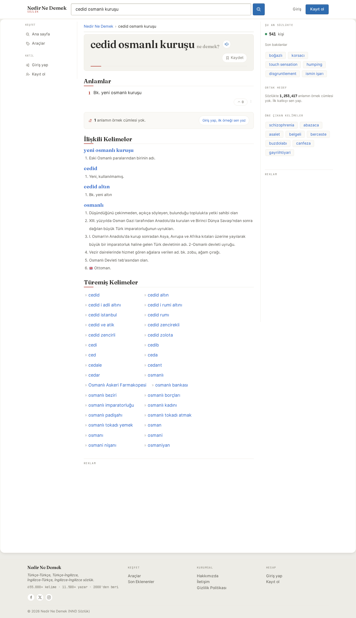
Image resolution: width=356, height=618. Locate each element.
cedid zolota (160, 335)
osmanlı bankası (171, 384)
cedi (92, 344)
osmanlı (94, 205)
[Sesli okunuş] (227, 44)
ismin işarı (315, 73)
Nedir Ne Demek (98, 26)
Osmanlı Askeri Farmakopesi (117, 384)
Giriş (297, 9)
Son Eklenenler (141, 581)
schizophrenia (281, 125)
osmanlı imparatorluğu (111, 405)
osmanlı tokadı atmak (170, 415)
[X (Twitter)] (40, 597)
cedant (155, 365)
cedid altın (97, 186)
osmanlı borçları (164, 395)
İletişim (203, 581)
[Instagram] (49, 597)
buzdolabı (278, 143)
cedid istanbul (102, 314)
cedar (94, 375)
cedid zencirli (101, 335)
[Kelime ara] (259, 9)
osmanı (95, 435)
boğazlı (275, 55)
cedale (95, 365)
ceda (153, 354)
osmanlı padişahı (105, 415)
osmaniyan (159, 445)
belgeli (295, 134)
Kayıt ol (317, 9)
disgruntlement (282, 73)
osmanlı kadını (162, 405)
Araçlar (134, 576)
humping (314, 64)
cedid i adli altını (104, 304)
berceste (318, 134)
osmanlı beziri (102, 395)
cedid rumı (158, 314)
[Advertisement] (169, 500)
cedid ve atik (101, 324)
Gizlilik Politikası (211, 587)
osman (155, 425)
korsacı (298, 55)
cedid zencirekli (163, 324)
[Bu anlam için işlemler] (251, 101)
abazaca (311, 125)
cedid (90, 168)
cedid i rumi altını (165, 304)
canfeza (303, 143)
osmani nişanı (102, 445)
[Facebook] (31, 597)
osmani (155, 435)
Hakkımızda (207, 576)
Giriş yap (274, 576)
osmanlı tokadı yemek (110, 425)
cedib (153, 344)
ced (92, 354)
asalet (274, 134)
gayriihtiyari (280, 152)
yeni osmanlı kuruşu (109, 150)
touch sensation (283, 64)
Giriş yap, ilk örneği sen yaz (224, 120)
